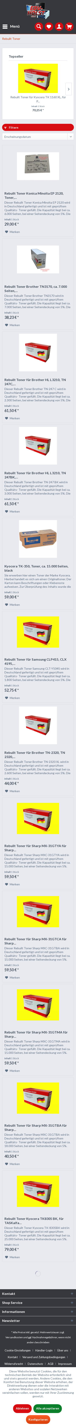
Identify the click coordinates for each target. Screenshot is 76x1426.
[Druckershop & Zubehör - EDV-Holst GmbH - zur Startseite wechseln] (38, 11)
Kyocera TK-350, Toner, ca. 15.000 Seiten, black (36, 568)
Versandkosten (14, 1337)
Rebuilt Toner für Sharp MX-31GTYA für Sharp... (35, 848)
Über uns (62, 1350)
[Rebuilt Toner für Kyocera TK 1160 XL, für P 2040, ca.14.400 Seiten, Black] (38, 78)
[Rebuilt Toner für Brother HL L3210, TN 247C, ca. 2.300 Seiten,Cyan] (38, 352)
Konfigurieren (38, 1419)
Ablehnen (22, 1408)
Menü (15, 26)
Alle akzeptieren (47, 1408)
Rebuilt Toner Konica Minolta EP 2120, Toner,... (34, 195)
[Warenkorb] (69, 26)
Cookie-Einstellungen (18, 1350)
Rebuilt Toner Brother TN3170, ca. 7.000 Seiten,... (35, 288)
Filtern (13, 127)
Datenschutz (35, 1363)
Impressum (65, 1363)
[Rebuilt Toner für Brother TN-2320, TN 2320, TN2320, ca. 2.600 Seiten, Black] (38, 725)
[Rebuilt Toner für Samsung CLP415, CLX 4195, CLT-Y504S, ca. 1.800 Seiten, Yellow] (38, 632)
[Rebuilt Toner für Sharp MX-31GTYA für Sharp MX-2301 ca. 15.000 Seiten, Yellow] (38, 818)
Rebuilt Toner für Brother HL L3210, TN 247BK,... (35, 475)
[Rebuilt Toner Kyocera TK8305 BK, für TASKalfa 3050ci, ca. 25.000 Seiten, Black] (38, 1191)
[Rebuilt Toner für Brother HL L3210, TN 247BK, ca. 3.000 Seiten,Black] (38, 446)
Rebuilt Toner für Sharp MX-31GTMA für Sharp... (36, 1034)
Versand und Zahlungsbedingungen (43, 1357)
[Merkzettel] (49, 26)
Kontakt (13, 1357)
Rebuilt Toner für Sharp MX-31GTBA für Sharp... (35, 1127)
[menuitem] (10, 26)
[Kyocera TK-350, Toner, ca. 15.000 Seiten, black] (38, 539)
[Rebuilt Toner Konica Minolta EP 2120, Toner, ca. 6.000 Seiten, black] (38, 166)
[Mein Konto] (59, 26)
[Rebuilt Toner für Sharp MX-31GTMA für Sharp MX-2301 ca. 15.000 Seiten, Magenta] (38, 1005)
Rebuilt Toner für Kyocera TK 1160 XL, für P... (38, 99)
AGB (50, 1363)
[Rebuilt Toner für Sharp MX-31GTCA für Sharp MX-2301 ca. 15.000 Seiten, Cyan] (38, 912)
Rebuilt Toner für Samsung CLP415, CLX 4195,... (35, 661)
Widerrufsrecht (13, 1363)
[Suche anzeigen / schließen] (39, 26)
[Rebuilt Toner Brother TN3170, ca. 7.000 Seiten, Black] (38, 259)
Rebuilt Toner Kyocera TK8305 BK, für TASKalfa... (34, 1221)
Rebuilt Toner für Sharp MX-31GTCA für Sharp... (35, 941)
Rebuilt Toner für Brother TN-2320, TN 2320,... (34, 754)
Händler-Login (44, 1350)
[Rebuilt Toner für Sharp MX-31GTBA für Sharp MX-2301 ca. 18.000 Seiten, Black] (38, 1098)
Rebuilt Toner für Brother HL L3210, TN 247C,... (35, 382)
